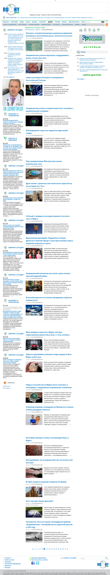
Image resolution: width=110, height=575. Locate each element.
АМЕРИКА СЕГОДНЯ (14, 30)
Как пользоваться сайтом (39, 560)
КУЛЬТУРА (42, 22)
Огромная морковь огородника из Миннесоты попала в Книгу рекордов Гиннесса (49, 408)
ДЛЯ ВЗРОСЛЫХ (74, 22)
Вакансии (8, 565)
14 (58, 549)
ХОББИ (77, 24)
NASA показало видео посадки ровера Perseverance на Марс (91, 63)
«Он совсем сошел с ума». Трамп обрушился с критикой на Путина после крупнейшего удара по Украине (16, 71)
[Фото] (80, 29)
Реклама (7, 567)
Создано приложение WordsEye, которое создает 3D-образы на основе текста (92, 66)
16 (63, 549)
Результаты (6, 386)
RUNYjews (84, 22)
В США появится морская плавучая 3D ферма (46, 481)
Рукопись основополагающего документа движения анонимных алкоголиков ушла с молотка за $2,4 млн (49, 34)
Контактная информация (13, 563)
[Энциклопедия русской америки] (92, 43)
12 (54, 549)
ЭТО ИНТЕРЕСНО (67, 24)
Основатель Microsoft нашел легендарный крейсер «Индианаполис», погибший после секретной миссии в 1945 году (49, 524)
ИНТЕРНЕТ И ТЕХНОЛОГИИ (13, 115)
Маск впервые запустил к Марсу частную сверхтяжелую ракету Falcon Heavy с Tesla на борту (47, 333)
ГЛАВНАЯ (5, 22)
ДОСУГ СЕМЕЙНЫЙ (10, 24)
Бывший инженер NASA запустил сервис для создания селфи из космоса (13, 122)
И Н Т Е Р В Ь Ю (92, 47)
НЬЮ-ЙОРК (14, 22)
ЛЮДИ (22, 22)
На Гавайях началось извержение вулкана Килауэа (14, 55)
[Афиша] (89, 29)
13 (56, 549)
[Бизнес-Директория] (85, 29)
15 (60, 549)
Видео (83, 52)
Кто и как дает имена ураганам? (39, 501)
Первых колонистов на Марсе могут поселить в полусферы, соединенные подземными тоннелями (49, 386)
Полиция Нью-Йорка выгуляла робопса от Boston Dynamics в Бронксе (92, 59)
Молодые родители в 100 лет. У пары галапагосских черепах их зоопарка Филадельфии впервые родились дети (13, 173)
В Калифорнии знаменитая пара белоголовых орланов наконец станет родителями (13, 254)
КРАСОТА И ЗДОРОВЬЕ (12, 139)
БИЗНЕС (34, 22)
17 (65, 549)
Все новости (10, 77)
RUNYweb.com (29, 29)
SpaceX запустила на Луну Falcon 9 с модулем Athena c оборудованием (12, 340)
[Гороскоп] (94, 29)
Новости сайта (9, 560)
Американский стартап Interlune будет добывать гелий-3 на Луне (13, 199)
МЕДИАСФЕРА (46, 24)
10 (49, 549)
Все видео (80, 79)
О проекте (8, 558)
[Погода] (98, 29)
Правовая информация (38, 558)
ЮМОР (84, 24)
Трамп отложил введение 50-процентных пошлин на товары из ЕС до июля (15, 48)
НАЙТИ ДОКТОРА (92, 75)
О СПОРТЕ (56, 24)
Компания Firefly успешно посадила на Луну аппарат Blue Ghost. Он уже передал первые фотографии (13, 282)
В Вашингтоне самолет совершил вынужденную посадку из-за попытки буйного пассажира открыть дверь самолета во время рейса (15, 62)
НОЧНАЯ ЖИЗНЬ (34, 24)
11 (51, 549)
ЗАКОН (28, 22)
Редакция (8, 562)
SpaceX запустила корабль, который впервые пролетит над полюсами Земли (13, 226)
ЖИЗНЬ (64, 22)
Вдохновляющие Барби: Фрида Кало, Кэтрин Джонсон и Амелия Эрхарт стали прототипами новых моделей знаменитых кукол (49, 241)
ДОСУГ (50, 22)
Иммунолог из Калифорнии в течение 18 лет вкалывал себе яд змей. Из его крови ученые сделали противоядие (13, 147)
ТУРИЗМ (57, 22)
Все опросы (6, 388)
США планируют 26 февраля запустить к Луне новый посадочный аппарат (12, 361)
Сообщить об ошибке (69, 558)
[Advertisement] (69, 7)
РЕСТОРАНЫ (22, 24)
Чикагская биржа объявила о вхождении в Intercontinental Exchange (44, 78)
